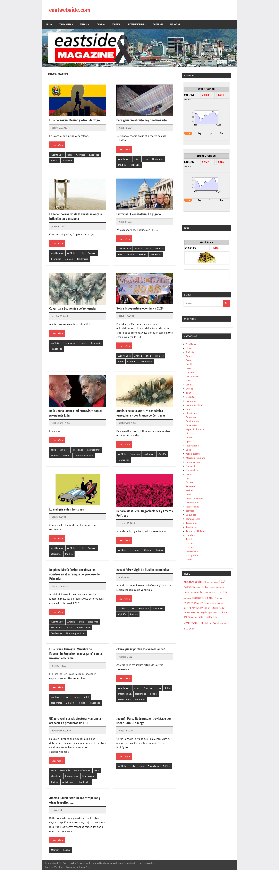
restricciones (124, 699)
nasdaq (186, 612)
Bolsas (189, 360)
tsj (216, 616)
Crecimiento (69, 342)
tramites (190, 534)
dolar (225, 592)
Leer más (56, 144)
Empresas (191, 417)
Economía (56, 258)
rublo (200, 616)
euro (200, 603)
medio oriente (193, 453)
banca (216, 582)
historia (190, 433)
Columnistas (66, 24)
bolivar (188, 587)
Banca (189, 356)
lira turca (213, 607)
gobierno (219, 603)
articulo (200, 581)
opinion (198, 612)
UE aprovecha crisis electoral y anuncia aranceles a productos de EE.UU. (75, 720)
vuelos (189, 559)
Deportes (190, 396)
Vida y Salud (192, 555)
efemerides (218, 598)
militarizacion (193, 461)
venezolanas (192, 551)
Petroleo (190, 486)
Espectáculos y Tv (195, 429)
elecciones (94, 154)
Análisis (71, 253)
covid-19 (212, 592)
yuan (191, 628)
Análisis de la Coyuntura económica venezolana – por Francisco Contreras (141, 413)
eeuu (145, 158)
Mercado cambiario (195, 457)
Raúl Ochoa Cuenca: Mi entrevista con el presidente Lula (75, 413)
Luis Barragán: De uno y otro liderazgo (74, 120)
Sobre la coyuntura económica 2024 (139, 308)
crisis (69, 154)
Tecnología (191, 522)
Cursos (189, 388)
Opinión (69, 258)
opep (188, 478)
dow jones (187, 598)
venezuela (193, 622)
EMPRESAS (158, 24)
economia (198, 597)
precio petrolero (194, 498)
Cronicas (80, 154)
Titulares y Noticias (83, 455)
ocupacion (191, 473)
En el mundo (192, 421)
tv (219, 617)
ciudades (190, 372)
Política (55, 160)
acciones (189, 581)
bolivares (197, 587)
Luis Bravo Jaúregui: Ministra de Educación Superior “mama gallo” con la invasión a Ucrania (75, 653)
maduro (222, 608)
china (207, 592)
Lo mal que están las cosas (66, 509)
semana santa (193, 518)
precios (194, 617)
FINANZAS (175, 24)
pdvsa (206, 612)
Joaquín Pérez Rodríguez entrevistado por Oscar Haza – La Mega (143, 720)
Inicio (49, 24)
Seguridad (140, 699)
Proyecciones (83, 627)
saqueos (190, 510)
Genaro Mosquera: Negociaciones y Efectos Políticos (144, 513)
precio (189, 494)
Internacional (93, 449)
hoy (193, 607)
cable (192, 592)
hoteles (190, 437)
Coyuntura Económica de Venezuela (72, 308)
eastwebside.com (69, 10)
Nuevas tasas (88, 776)
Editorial (85, 24)
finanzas (209, 603)
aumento (210, 582)
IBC (198, 607)
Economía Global (82, 770)
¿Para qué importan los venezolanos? (140, 649)
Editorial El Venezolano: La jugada (138, 214)
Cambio (101, 24)
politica (223, 612)
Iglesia (189, 441)
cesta (188, 368)
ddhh (121, 361)
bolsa (205, 587)
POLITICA (116, 24)
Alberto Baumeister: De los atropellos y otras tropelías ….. (74, 800)
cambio (189, 364)
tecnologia (209, 616)
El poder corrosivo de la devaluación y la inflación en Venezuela (75, 216)
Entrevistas (153, 766)
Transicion (67, 160)
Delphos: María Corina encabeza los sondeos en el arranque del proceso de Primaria (74, 574)
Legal (188, 449)
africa (137, 687)
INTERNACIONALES (136, 24)
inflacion (204, 607)
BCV (221, 581)
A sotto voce (57, 154)
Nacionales (157, 158)
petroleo (213, 612)
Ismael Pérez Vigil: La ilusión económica (142, 569)
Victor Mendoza (213, 623)
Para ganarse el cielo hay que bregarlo (141, 120)
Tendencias (135, 164)
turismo (190, 543)
